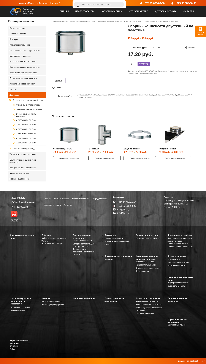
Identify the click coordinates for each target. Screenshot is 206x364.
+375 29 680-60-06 (154, 3)
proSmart (13, 346)
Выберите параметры (69, 158)
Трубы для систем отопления (23, 154)
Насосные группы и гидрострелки (25, 50)
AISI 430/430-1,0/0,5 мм (26, 143)
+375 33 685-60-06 (185, 3)
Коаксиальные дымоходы (24, 148)
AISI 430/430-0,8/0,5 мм (26, 138)
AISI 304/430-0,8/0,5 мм (26, 125)
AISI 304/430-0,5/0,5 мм (26, 120)
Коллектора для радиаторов (180, 244)
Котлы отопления (17, 28)
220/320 (157, 95)
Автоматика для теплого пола (23, 73)
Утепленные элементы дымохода (109, 21)
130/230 (103, 95)
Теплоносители (142, 271)
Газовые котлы (174, 259)
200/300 (142, 95)
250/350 (180, 95)
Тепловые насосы (18, 34)
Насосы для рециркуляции (52, 305)
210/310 (149, 95)
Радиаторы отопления (20, 45)
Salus (12, 349)
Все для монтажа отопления (23, 168)
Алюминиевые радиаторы (147, 301)
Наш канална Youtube (14, 220)
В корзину (143, 64)
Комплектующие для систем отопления (23, 161)
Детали (59, 80)
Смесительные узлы (176, 286)
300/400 (88, 98)
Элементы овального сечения (29, 109)
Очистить (192, 47)
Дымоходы (63, 21)
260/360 (188, 95)
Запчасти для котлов (19, 173)
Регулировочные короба (178, 283)
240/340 (173, 95)
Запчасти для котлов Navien (148, 238)
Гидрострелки (16, 304)
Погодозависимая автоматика (23, 78)
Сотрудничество (138, 11)
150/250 (119, 95)
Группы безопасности (82, 241)
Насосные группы (17, 310)
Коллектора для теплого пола (180, 247)
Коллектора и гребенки (20, 56)
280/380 (80, 98)
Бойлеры (14, 39)
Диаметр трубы (140, 48)
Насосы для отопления (51, 301)
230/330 (165, 95)
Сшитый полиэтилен (176, 325)
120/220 (96, 95)
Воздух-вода (173, 301)
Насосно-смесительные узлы (23, 61)
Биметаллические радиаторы (149, 305)
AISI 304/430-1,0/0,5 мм (26, 129)
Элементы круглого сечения (28, 105)
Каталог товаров (84, 11)
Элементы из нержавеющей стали (82, 21)
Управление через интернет (22, 84)
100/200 (80, 95)
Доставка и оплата (165, 11)
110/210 (88, 95)
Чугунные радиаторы (145, 313)
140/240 (111, 95)
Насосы (13, 89)
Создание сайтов (185, 361)
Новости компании (111, 11)
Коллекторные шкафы (145, 262)
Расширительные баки (146, 265)
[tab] (59, 80)
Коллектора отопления (20, 307)
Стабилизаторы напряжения (148, 268)
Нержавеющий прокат (19, 179)
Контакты (188, 11)
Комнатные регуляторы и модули (25, 67)
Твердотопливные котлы (178, 262)
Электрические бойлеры (52, 244)
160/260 (126, 95)
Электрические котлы (177, 266)
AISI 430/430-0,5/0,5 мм (132, 21)
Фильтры (77, 254)
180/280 (134, 95)
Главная (64, 11)
